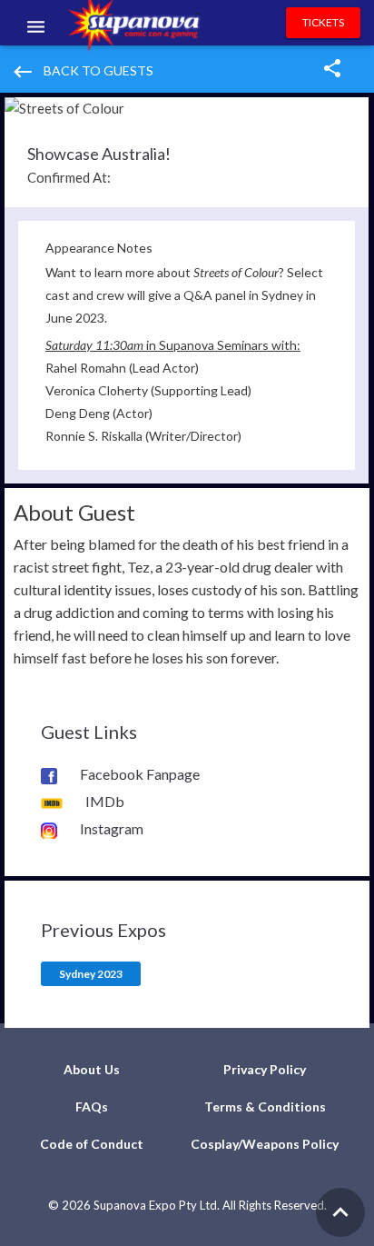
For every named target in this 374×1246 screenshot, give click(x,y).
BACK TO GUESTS (82, 72)
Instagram (111, 828)
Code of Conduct (91, 1143)
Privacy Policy (264, 1069)
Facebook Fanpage (140, 773)
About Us (92, 1069)
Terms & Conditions (265, 1106)
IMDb (104, 801)
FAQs (91, 1106)
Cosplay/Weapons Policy (265, 1143)
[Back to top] (340, 1212)
